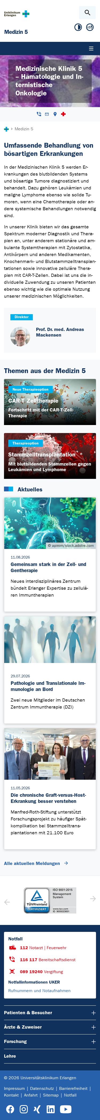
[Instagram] (24, 1109)
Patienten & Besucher (28, 1013)
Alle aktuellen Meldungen (32, 863)
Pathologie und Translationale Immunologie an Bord (48, 686)
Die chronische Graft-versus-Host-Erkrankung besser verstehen (48, 798)
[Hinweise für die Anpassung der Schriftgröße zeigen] (90, 28)
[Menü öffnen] (91, 48)
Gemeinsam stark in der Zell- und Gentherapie (48, 567)
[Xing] (37, 1109)
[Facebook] (10, 1109)
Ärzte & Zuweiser (23, 1027)
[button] (92, 900)
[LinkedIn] (50, 1109)
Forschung (15, 1041)
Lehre (10, 1056)
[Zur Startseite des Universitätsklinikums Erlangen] (16, 14)
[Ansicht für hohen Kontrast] (78, 28)
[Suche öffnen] (87, 12)
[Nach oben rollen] (91, 1111)
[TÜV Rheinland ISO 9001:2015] (50, 900)
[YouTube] (65, 1109)
